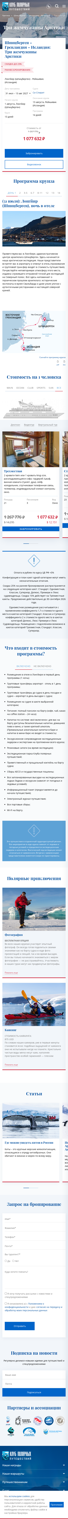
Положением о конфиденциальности (31, 781)
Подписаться (50, 771)
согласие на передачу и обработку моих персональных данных (35, 786)
